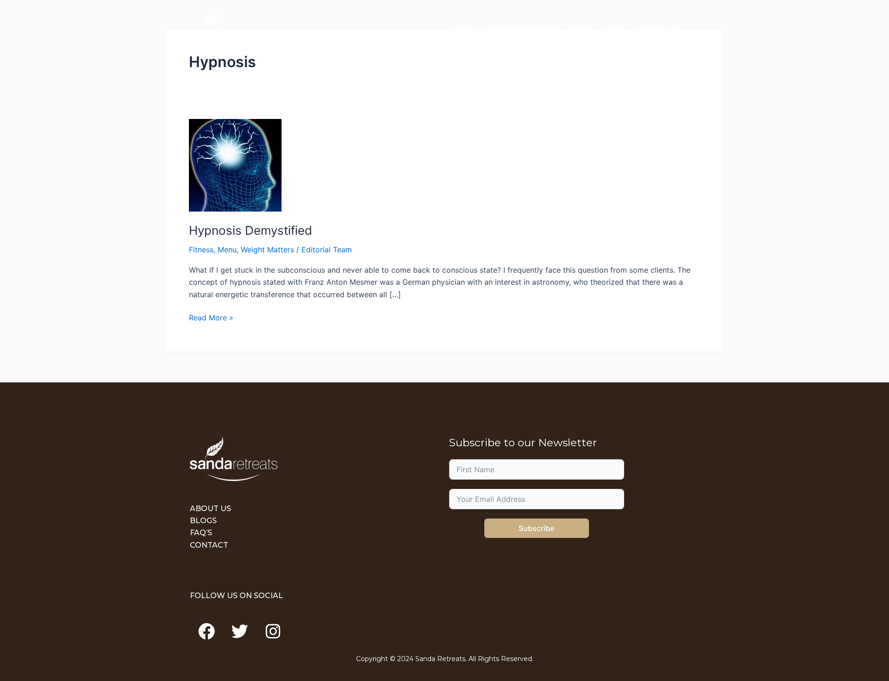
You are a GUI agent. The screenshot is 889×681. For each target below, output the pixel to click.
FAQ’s (613, 28)
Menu (227, 249)
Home (464, 28)
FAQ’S (201, 532)
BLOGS (203, 520)
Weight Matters (267, 249)
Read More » (211, 317)
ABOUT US (210, 508)
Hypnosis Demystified (250, 230)
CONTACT (209, 545)
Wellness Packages (523, 28)
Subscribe (536, 528)
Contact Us (656, 28)
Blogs (581, 28)
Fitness (201, 249)
